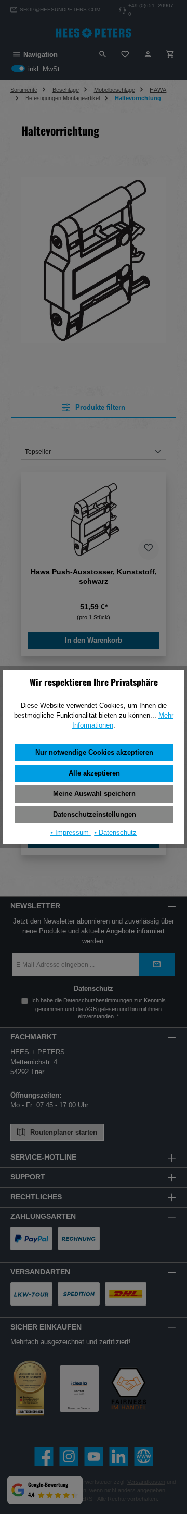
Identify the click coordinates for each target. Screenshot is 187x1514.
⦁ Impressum (70, 832)
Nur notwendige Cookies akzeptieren (94, 752)
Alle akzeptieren (94, 773)
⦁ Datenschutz (115, 832)
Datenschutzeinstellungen (94, 814)
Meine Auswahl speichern (94, 793)
